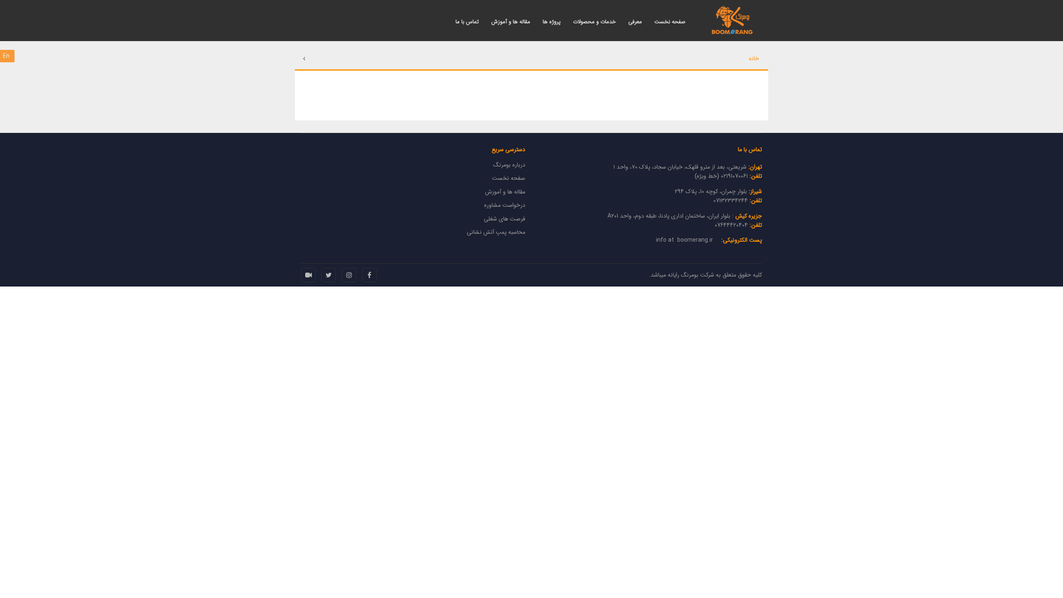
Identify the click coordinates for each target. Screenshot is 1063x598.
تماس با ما (467, 22)
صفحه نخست (670, 22)
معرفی (635, 22)
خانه (754, 58)
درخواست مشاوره (504, 205)
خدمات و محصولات (594, 22)
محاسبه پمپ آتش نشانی (496, 232)
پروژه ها (552, 22)
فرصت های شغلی (504, 218)
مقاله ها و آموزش (510, 22)
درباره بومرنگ (509, 164)
